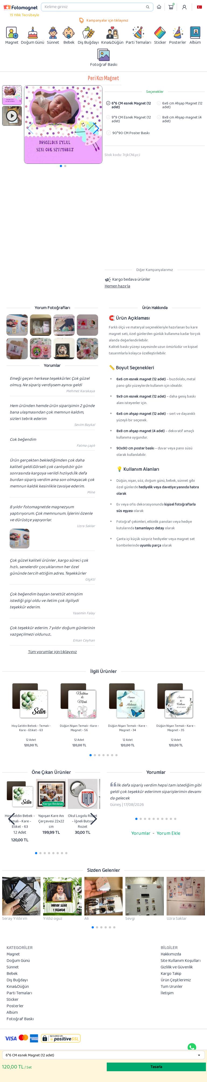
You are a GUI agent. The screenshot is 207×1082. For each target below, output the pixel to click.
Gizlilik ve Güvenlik (177, 967)
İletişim (167, 993)
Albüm (12, 1012)
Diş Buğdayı (17, 980)
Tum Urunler (172, 986)
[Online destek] (192, 1047)
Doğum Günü (18, 961)
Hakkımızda (171, 954)
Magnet (13, 954)
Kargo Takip (171, 974)
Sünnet (12, 967)
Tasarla (156, 1067)
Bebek (12, 974)
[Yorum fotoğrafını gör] (17, 325)
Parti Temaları (19, 993)
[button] (199, 7)
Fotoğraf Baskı (20, 1019)
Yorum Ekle (168, 833)
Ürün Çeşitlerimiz (176, 980)
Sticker (12, 999)
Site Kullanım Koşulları (181, 961)
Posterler (15, 1006)
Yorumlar (140, 833)
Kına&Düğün (17, 986)
